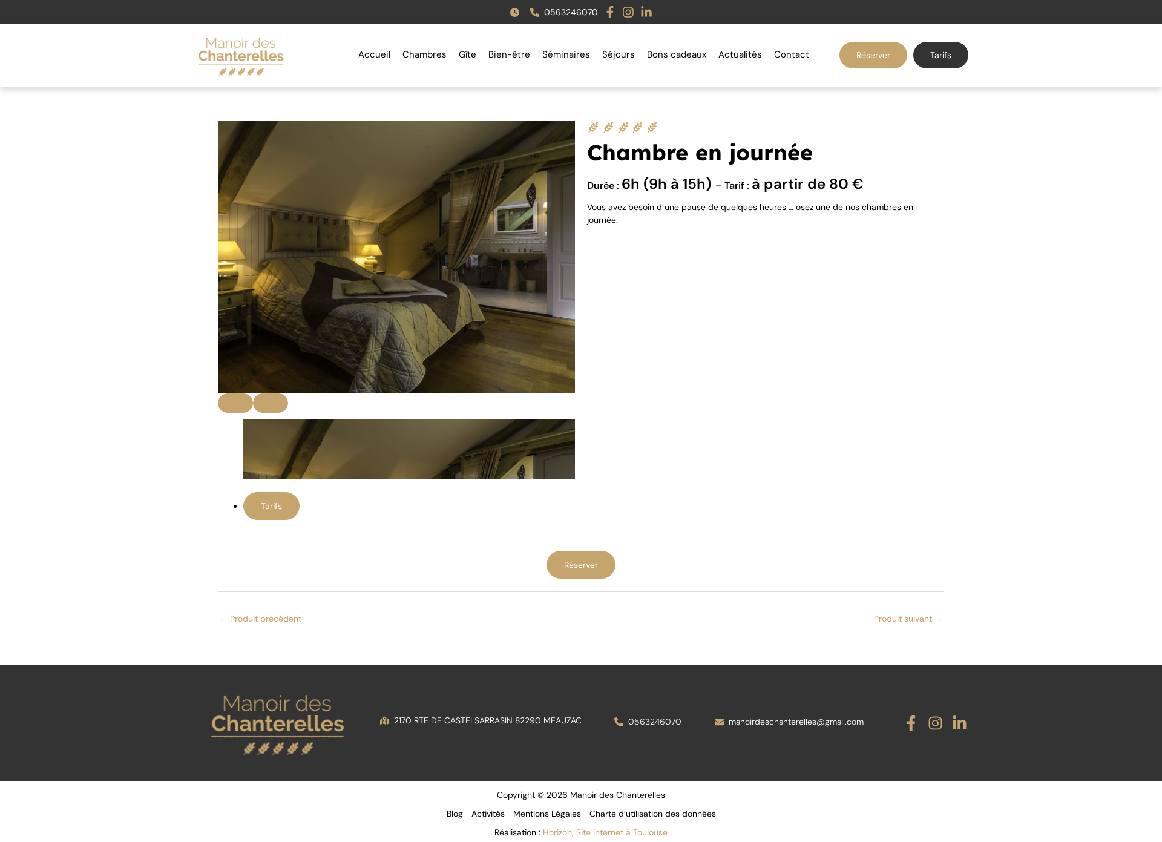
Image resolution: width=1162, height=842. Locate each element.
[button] (517, 12)
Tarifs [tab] (271, 506)
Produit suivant (908, 618)
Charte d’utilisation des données (652, 813)
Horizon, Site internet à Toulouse (605, 832)
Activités (488, 813)
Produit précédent (260, 618)
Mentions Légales (547, 813)
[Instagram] (935, 723)
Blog (455, 813)
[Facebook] (911, 723)
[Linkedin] (959, 723)
